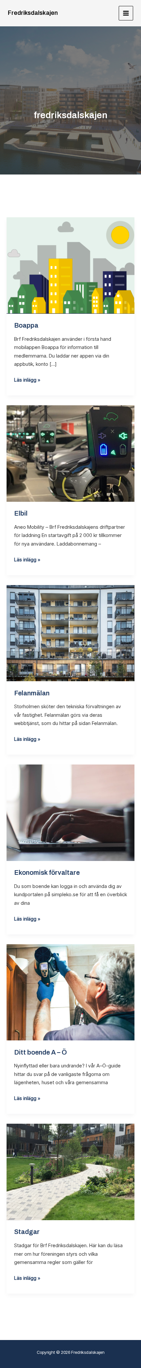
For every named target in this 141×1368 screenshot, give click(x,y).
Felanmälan (32, 693)
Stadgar (27, 1231)
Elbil (21, 513)
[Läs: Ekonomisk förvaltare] (70, 812)
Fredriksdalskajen (33, 13)
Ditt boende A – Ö (40, 1052)
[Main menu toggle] (126, 13)
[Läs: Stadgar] (70, 1171)
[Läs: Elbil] (70, 453)
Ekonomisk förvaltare (47, 872)
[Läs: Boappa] (70, 265)
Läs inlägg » (27, 379)
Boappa (26, 325)
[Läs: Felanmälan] (70, 633)
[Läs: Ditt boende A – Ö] (70, 992)
